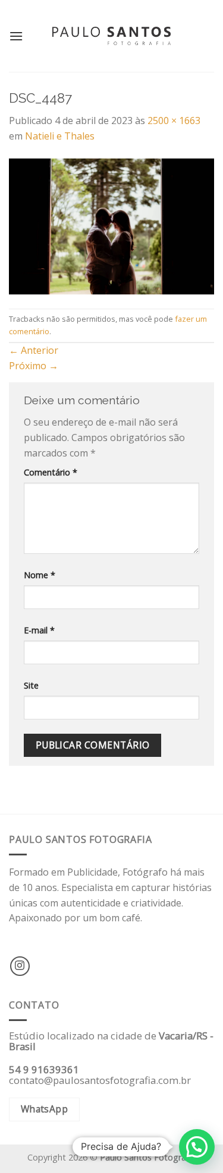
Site (31, 685)
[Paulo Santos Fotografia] (111, 36)
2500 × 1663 (173, 120)
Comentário (50, 472)
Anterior (33, 350)
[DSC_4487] (111, 225)
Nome (39, 575)
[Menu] (16, 35)
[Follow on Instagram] (20, 966)
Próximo (33, 365)
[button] (197, 1147)
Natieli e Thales (60, 135)
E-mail (39, 630)
